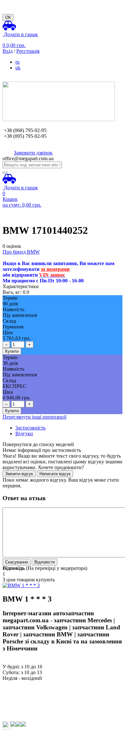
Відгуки (24, 433)
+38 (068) (25, 130)
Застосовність (30, 427)
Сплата (10, 689)
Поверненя (15, 701)
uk (18, 67)
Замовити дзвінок (33, 152)
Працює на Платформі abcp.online (39, 734)
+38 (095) (25, 136)
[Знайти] (5, 173)
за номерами (55, 269)
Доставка (13, 695)
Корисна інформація (25, 707)
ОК (8, 17)
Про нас (11, 684)
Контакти (13, 712)
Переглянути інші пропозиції (34, 417)
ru (17, 62)
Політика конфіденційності (32, 718)
